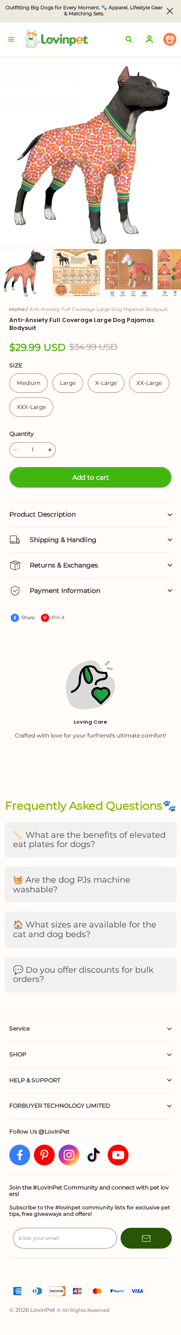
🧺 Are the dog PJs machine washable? (71, 885)
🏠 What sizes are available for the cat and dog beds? (84, 929)
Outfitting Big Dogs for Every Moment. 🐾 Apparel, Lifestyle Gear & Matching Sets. (84, 11)
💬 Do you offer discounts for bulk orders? (83, 975)
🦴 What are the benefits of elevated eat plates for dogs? (89, 840)
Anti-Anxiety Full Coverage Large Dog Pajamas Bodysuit (98, 309)
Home (17, 309)
